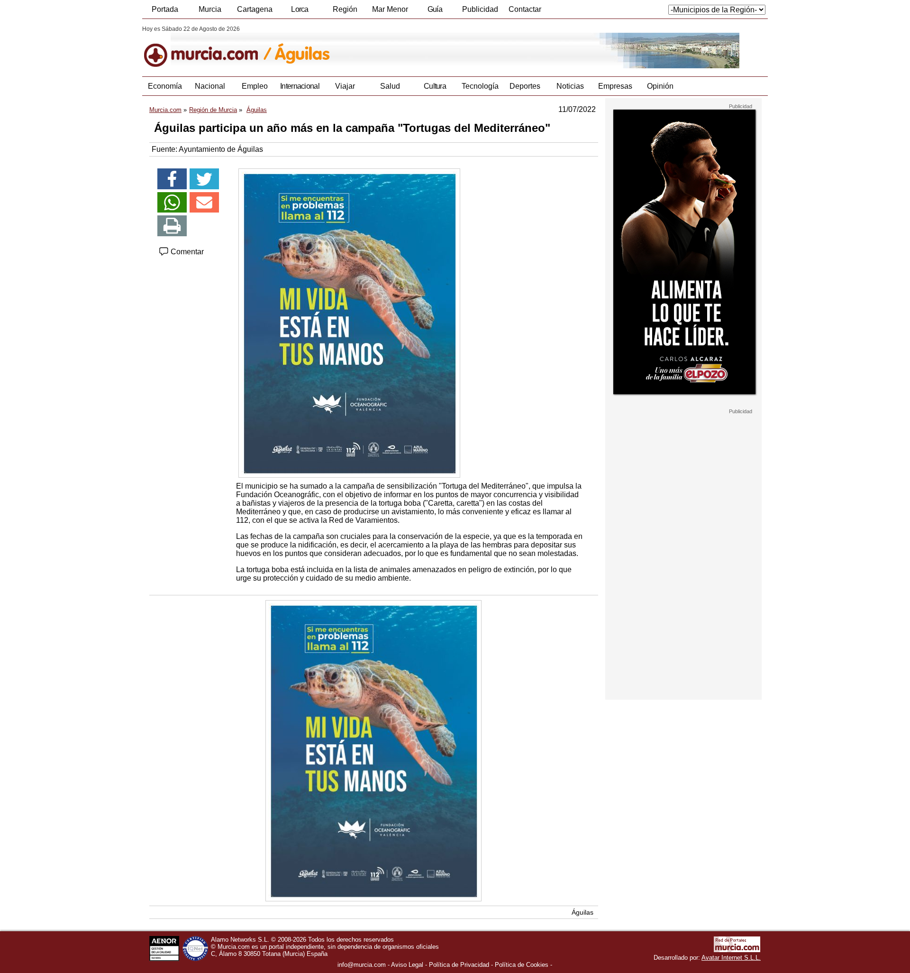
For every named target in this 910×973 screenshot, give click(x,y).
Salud (390, 86)
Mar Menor (390, 9)
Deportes (525, 86)
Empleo (255, 86)
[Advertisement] (683, 557)
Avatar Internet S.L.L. (731, 957)
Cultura (435, 86)
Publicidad (480, 9)
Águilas (582, 912)
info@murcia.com (361, 964)
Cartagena (255, 9)
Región (345, 9)
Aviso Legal (407, 964)
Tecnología (480, 86)
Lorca (300, 9)
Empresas (615, 86)
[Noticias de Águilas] (373, 47)
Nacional (210, 86)
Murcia (210, 9)
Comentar (186, 252)
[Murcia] (207, 47)
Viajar (345, 86)
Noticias (570, 86)
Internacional (299, 86)
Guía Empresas (434, 12)
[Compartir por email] (204, 202)
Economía (165, 86)
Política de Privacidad (459, 964)
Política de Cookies (521, 964)
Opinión (660, 86)
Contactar (525, 9)
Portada (165, 9)
